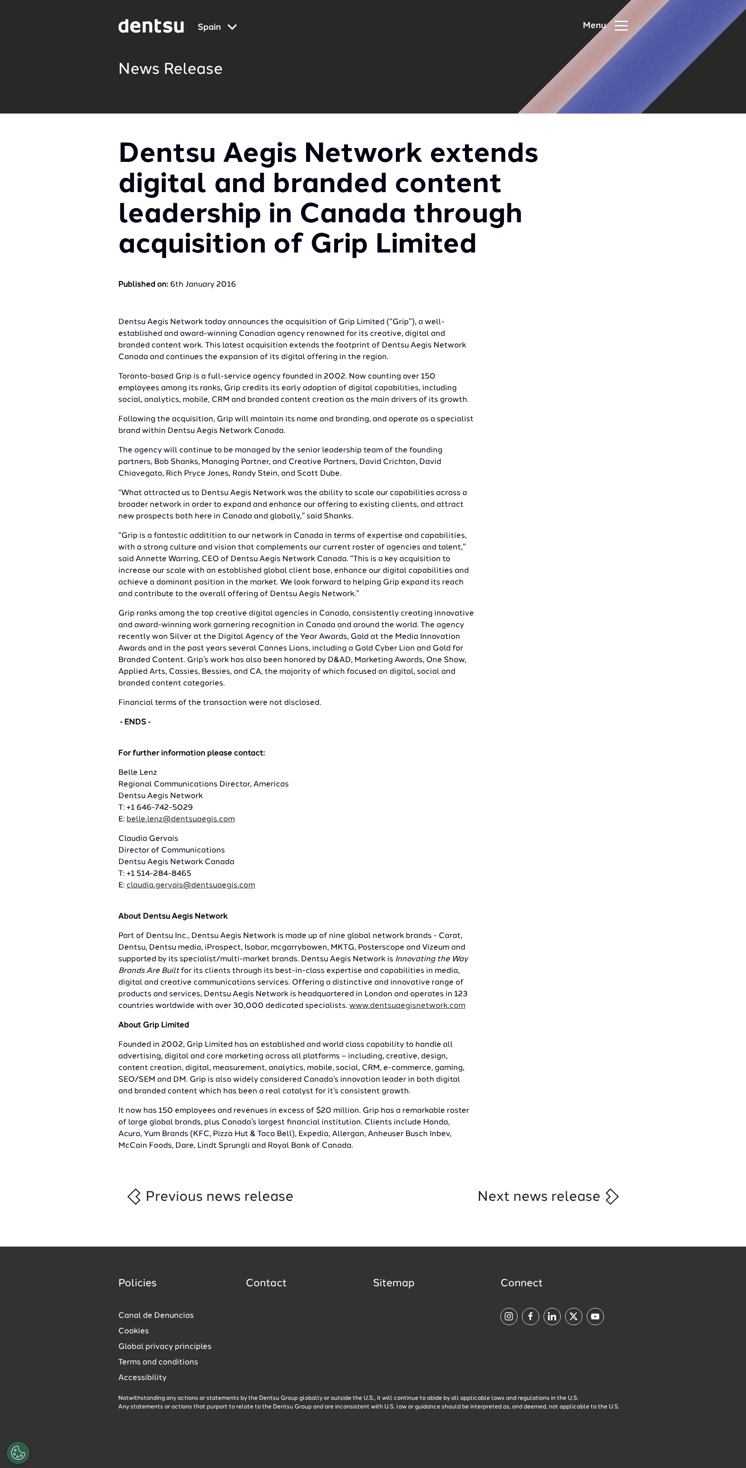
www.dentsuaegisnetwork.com (407, 1006)
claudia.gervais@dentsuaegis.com (190, 885)
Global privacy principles (165, 1347)
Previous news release (218, 1197)
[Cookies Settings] (18, 1453)
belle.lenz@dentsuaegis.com (180, 819)
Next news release (540, 1197)
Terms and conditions (158, 1362)
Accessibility (142, 1378)
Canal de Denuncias (156, 1316)
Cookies (133, 1331)
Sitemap (393, 1284)
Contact (266, 1284)
